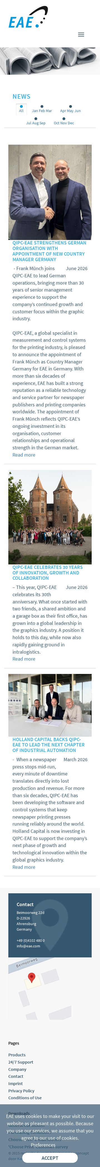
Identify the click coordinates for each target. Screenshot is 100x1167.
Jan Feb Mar (42, 110)
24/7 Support (20, 1062)
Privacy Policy (21, 1090)
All (21, 110)
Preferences (43, 1145)
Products (17, 1054)
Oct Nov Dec (64, 122)
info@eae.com (28, 945)
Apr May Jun (70, 110)
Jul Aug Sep (36, 122)
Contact (15, 1076)
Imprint (15, 1083)
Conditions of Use (25, 1097)
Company (17, 1069)
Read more (23, 455)
